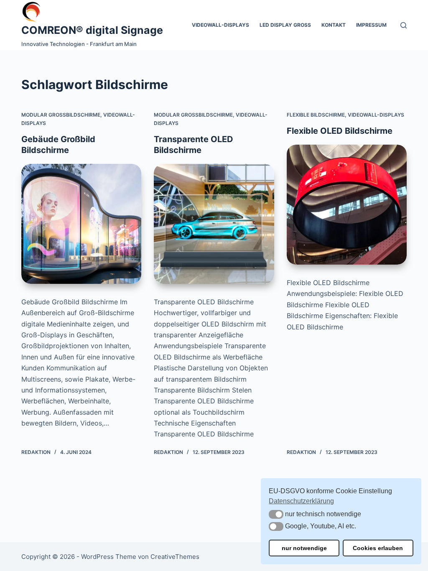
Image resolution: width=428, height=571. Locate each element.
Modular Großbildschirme (60, 115)
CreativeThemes (174, 557)
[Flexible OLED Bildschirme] (347, 205)
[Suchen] (403, 25)
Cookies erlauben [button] (378, 548)
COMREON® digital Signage (92, 30)
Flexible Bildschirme (316, 115)
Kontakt (333, 25)
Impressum (371, 25)
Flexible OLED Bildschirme (339, 131)
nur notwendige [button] (304, 548)
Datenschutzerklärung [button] (301, 501)
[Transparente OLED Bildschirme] (214, 224)
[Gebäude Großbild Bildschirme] (81, 224)
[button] (276, 514)
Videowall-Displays (220, 25)
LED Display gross (285, 25)
